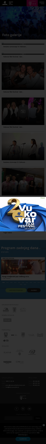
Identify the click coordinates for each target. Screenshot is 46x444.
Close (42, 198)
